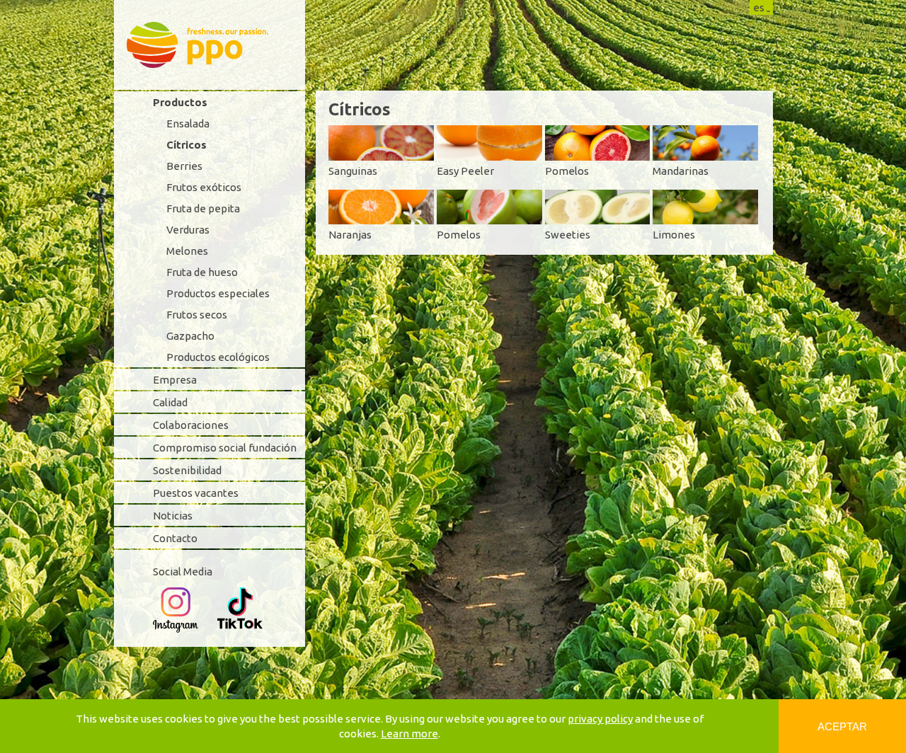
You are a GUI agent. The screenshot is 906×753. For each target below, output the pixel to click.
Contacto (175, 538)
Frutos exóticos (203, 187)
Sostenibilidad (187, 470)
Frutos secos (196, 315)
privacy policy (600, 719)
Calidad (170, 402)
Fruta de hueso (202, 272)
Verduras (188, 230)
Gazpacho (190, 336)
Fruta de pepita (203, 208)
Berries (184, 166)
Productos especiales (218, 293)
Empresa (175, 380)
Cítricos (186, 145)
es (758, 7)
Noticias (173, 516)
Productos (180, 102)
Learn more (409, 734)
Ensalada (188, 123)
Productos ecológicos (218, 357)
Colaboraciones (191, 425)
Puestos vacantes (196, 493)
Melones (187, 251)
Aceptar (842, 726)
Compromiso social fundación (225, 448)
